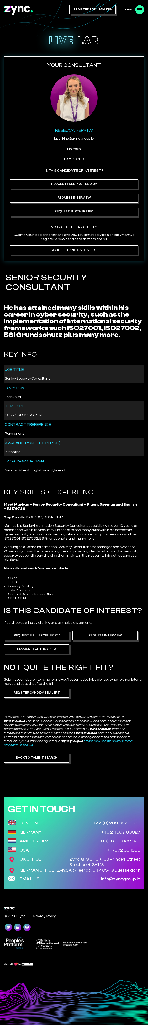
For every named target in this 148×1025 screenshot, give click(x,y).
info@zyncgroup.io (120, 878)
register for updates (92, 9)
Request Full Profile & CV (74, 184)
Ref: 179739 (74, 159)
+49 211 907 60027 (120, 832)
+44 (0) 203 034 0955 (117, 823)
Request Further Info (74, 211)
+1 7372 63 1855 (124, 850)
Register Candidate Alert (74, 250)
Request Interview (74, 197)
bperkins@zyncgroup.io (74, 139)
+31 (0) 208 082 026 (119, 841)
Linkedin (74, 149)
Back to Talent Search (36, 757)
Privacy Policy (44, 916)
